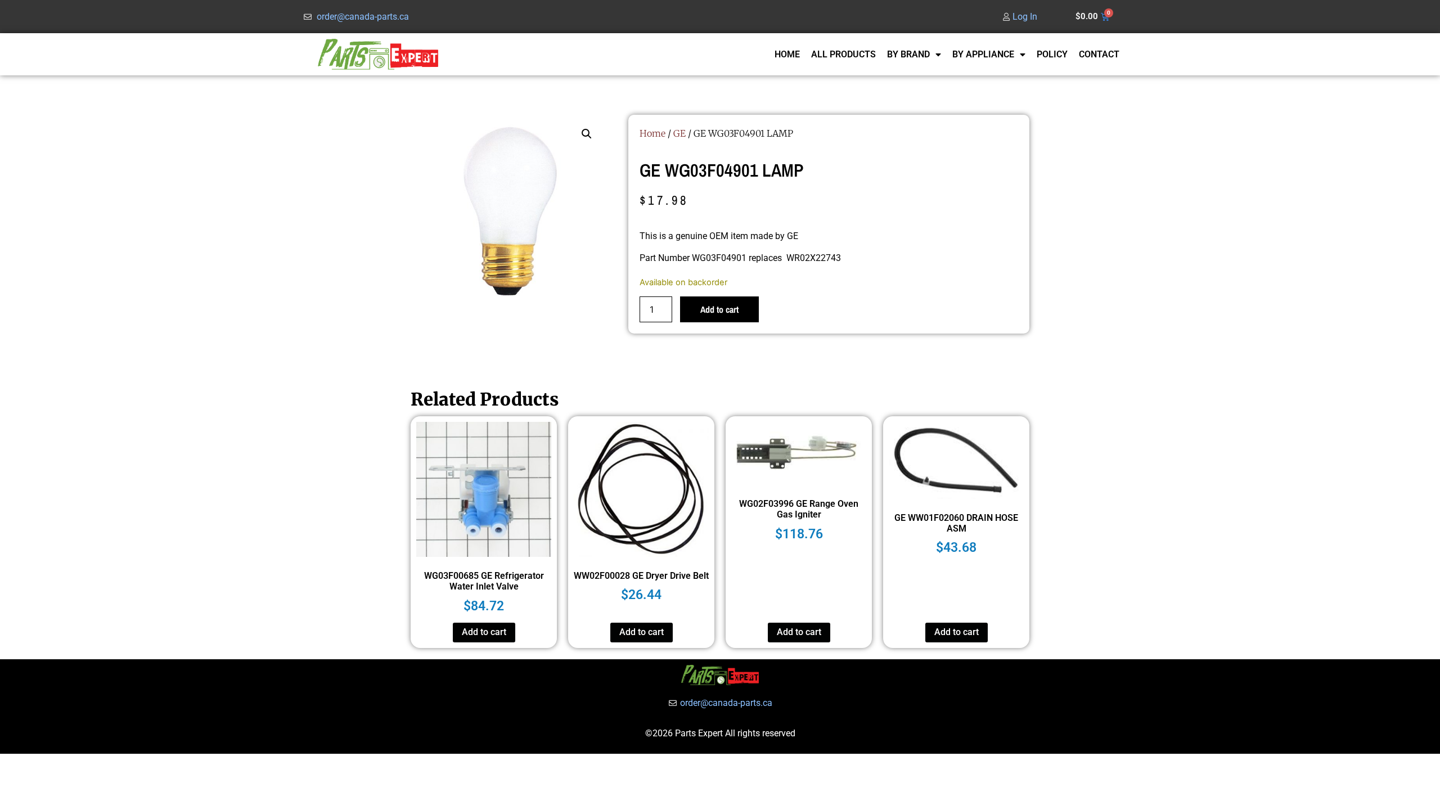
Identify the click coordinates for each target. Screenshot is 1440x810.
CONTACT (1099, 54)
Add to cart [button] (484, 632)
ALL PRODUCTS (843, 54)
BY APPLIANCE (983, 54)
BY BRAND (908, 54)
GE (679, 133)
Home (652, 133)
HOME (787, 54)
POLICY (1052, 54)
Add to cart (719, 309)
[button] (587, 134)
